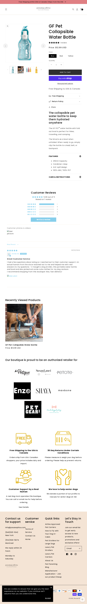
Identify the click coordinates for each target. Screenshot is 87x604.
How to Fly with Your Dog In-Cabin (52, 534)
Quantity (52, 61)
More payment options (65, 83)
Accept (48, 598)
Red (61, 56)
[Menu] (6, 9)
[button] (73, 9)
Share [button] (53, 107)
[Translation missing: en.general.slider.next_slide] (41, 69)
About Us (49, 560)
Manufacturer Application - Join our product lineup (53, 574)
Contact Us (30, 536)
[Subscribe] (79, 548)
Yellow (70, 56)
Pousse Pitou (78, 598)
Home (27, 539)
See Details (24, 507)
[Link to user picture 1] (12, 280)
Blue (52, 56)
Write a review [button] (43, 219)
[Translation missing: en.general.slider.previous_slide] (7, 69)
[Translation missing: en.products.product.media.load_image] (13, 70)
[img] (12, 250)
